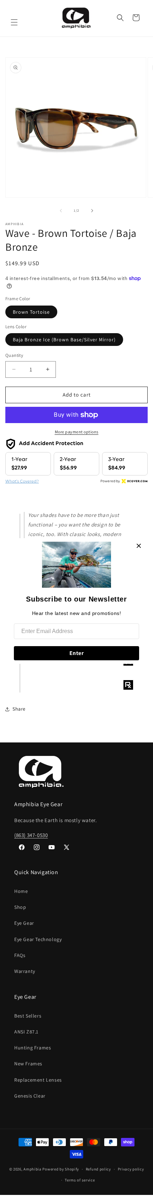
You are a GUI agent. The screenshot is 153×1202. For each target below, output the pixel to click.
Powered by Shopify (60, 1169)
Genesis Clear (30, 1096)
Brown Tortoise (31, 312)
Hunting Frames (32, 1047)
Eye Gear (24, 923)
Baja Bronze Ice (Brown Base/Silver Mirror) (64, 339)
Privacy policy (131, 1169)
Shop (20, 907)
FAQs (19, 955)
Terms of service (80, 1180)
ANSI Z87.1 (26, 1032)
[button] (14, 22)
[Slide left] (61, 210)
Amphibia (32, 1169)
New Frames (28, 1063)
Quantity (14, 355)
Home (21, 891)
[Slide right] (92, 210)
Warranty (24, 971)
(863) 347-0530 (31, 835)
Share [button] (19, 709)
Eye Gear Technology (38, 939)
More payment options (77, 431)
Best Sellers (27, 1016)
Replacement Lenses (38, 1080)
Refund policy (98, 1169)
